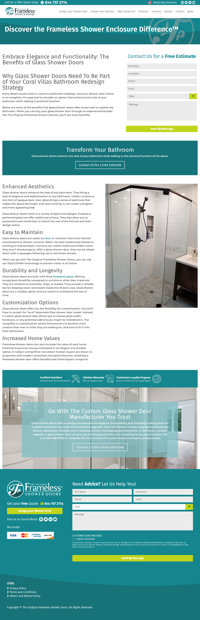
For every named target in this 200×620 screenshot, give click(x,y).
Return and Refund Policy (24, 596)
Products (143, 11)
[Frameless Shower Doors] (35, 489)
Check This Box (85, 539)
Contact (179, 11)
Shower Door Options (102, 11)
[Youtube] (193, 2)
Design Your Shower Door (73, 11)
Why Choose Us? (126, 11)
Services (156, 11)
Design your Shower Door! (34, 511)
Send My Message (162, 129)
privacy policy (84, 549)
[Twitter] (186, 2)
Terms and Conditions (22, 592)
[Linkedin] (190, 2)
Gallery (168, 11)
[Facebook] (182, 2)
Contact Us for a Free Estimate (100, 165)
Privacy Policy (17, 588)
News (190, 11)
